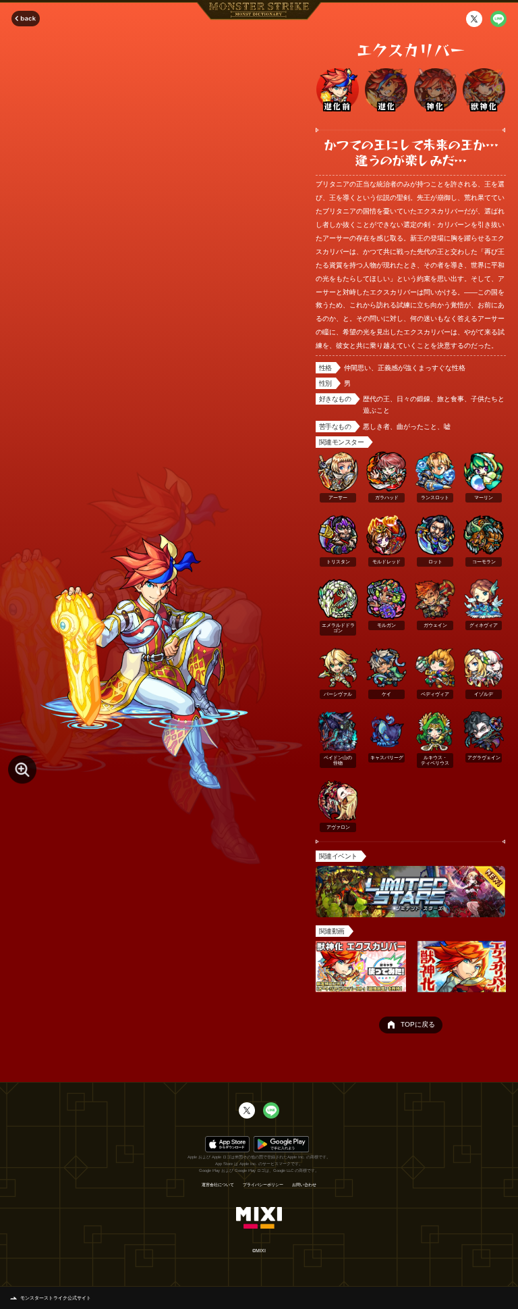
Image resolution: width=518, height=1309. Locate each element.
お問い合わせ (304, 1185)
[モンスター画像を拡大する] (22, 769)
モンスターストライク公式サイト (55, 1298)
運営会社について (218, 1185)
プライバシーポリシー (263, 1185)
